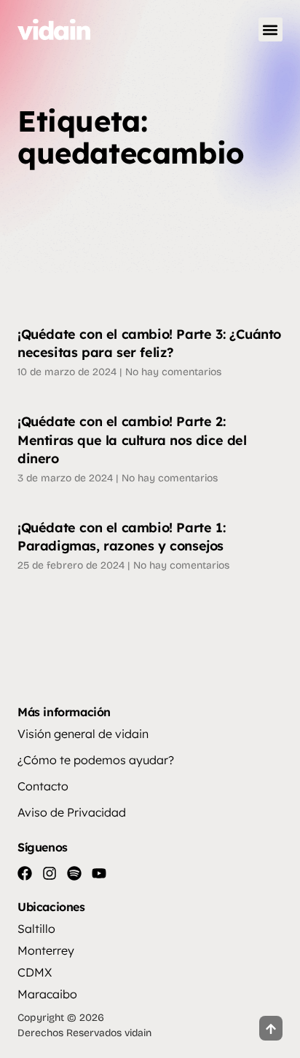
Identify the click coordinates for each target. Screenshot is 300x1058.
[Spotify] (74, 873)
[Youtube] (99, 873)
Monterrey (45, 950)
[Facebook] (24, 873)
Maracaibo (47, 994)
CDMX (34, 972)
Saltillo (36, 928)
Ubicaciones (51, 906)
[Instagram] (49, 873)
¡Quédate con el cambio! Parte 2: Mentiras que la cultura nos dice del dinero (132, 439)
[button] (270, 29)
